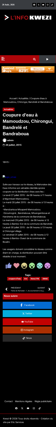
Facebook (29, 305)
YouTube (28, 321)
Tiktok (28, 338)
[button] (47, 59)
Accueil (13, 98)
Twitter (28, 313)
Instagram (28, 330)
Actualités (23, 98)
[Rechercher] (35, 59)
